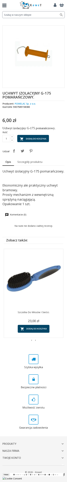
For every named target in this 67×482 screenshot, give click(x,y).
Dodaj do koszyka (33, 139)
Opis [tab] (8, 162)
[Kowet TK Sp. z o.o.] (30, 5)
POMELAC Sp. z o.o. (25, 103)
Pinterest (31, 151)
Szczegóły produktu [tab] (29, 162)
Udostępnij (14, 151)
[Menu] (5, 4)
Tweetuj (22, 151)
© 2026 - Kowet (33, 472)
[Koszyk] (61, 5)
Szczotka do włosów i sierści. (33, 312)
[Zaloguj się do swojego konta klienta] (55, 5)
